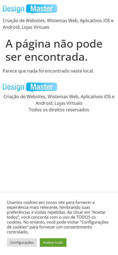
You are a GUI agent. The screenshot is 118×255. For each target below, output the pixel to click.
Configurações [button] (22, 242)
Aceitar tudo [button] (53, 242)
